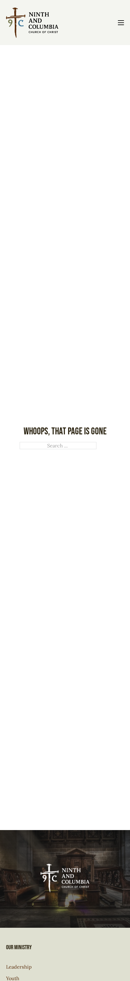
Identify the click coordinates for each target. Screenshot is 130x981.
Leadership (19, 967)
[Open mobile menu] (121, 22)
